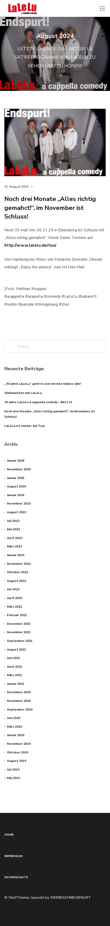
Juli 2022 (13, 589)
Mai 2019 (13, 778)
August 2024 (16, 486)
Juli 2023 (13, 521)
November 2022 (19, 564)
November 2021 (19, 632)
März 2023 (14, 546)
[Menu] (102, 8)
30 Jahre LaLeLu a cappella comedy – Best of (38, 402)
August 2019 (16, 761)
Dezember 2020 (19, 692)
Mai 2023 (13, 529)
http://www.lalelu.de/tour (30, 245)
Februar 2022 (17, 615)
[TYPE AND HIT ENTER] (100, 346)
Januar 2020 (15, 735)
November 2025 (19, 469)
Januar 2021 (15, 684)
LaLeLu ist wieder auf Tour (24, 426)
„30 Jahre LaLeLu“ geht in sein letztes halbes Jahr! (42, 384)
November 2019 (19, 744)
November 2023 (19, 503)
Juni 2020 (13, 718)
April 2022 (14, 598)
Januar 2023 (15, 555)
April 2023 (14, 538)
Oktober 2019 (17, 752)
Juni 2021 (13, 658)
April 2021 (14, 667)
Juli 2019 (13, 769)
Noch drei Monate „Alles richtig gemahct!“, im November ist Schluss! (50, 208)
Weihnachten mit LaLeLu (23, 393)
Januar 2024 (15, 495)
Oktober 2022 (17, 572)
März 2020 (14, 727)
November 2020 (19, 701)
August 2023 (16, 512)
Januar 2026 (15, 461)
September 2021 (19, 641)
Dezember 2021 (19, 624)
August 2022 (16, 581)
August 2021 (16, 649)
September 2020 (19, 709)
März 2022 (14, 607)
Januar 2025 (15, 478)
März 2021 (14, 675)
